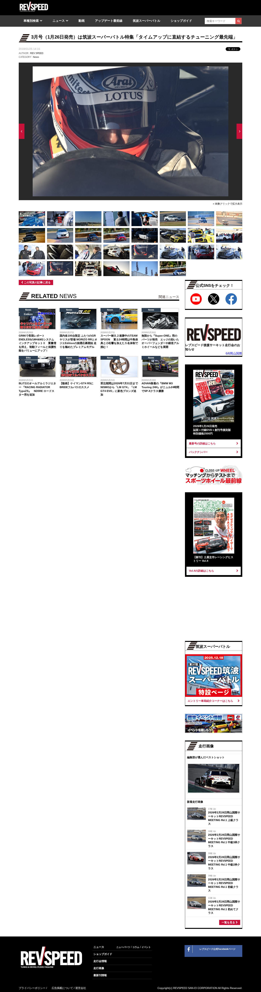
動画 (82, 20)
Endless (28, 314)
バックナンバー (198, 452)
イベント (146, 947)
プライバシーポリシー (32, 988)
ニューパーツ (123, 947)
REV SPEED (36, 53)
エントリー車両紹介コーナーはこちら (210, 700)
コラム (135, 947)
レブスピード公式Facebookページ (217, 949)
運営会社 (80, 988)
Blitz (28, 357)
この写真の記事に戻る (37, 282)
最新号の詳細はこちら (202, 443)
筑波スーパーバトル (146, 20)
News (36, 57)
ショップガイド (181, 20)
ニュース (59, 20)
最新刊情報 (100, 975)
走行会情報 (100, 961)
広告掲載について (62, 988)
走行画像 (98, 968)
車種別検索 (31, 20)
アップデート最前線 (108, 20)
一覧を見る (229, 922)
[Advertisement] (58, 431)
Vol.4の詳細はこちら (201, 570)
